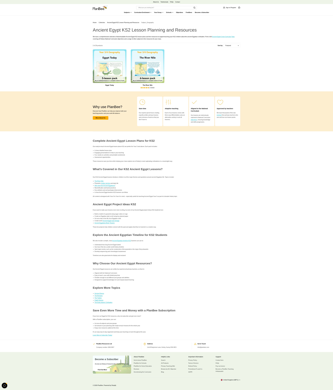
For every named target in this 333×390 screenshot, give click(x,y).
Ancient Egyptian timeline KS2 (121, 240)
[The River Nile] (147, 66)
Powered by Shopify (110, 385)
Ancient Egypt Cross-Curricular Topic (223, 36)
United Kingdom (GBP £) (230, 380)
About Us (156, 2)
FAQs (171, 2)
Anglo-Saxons (99, 300)
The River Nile (99, 181)
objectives (194, 119)
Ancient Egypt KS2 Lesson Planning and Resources (123, 22)
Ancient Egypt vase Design (111, 220)
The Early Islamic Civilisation (103, 302)
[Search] (194, 8)
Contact (177, 2)
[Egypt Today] (109, 66)
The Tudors (98, 298)
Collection (102, 22)
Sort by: (220, 45)
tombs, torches (105, 183)
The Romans (99, 295)
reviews (219, 115)
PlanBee (100, 385)
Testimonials (164, 2)
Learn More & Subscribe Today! (102, 335)
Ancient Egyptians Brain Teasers (105, 223)
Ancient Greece (99, 293)
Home (95, 22)
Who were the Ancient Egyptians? (105, 185)
